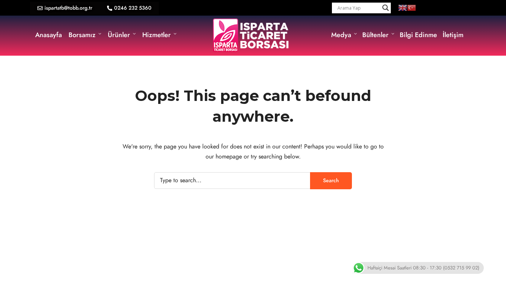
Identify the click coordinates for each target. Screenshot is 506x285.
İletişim (453, 34)
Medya (341, 34)
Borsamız (82, 34)
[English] (402, 7)
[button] (65, 8)
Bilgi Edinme (418, 34)
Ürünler (119, 34)
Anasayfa (48, 34)
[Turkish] (411, 7)
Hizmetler (156, 34)
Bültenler (375, 34)
